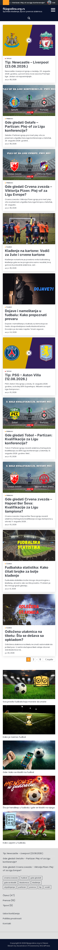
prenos (32, 887)
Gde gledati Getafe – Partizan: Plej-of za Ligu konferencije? (25, 126)
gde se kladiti (10, 882)
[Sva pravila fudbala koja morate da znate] (29, 685)
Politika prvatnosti (12, 918)
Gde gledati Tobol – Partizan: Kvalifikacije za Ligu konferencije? (28, 439)
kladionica (24, 882)
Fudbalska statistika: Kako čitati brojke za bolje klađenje (26, 571)
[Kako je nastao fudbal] (29, 720)
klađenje (36, 882)
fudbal (24, 878)
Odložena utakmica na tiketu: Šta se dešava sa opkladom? (24, 636)
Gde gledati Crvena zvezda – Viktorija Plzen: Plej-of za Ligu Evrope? (28, 191)
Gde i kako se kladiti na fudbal (18, 772)
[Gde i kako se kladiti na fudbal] (29, 756)
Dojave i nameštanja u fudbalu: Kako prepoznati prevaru (26, 315)
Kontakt (7, 923)
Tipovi (9, 58)
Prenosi (9, 118)
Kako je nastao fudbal (14, 737)
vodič (47, 887)
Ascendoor (22, 945)
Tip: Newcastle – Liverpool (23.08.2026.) (27, 64)
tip (40, 887)
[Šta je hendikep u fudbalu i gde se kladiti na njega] (29, 791)
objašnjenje (9, 887)
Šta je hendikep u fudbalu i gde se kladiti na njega (29, 807)
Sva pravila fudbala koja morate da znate (24, 701)
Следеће (49, 659)
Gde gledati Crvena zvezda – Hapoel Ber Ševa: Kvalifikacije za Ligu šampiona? (28, 505)
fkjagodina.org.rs (14, 8)
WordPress (45, 945)
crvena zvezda (11, 878)
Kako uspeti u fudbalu (14, 842)
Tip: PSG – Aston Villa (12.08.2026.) (23, 377)
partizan (22, 887)
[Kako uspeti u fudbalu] (29, 826)
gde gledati (35, 878)
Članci (9, 307)
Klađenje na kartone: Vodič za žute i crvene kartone (27, 253)
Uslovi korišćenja (11, 913)
